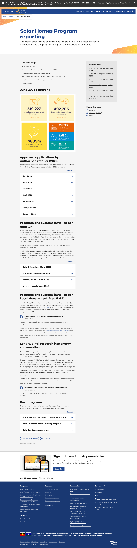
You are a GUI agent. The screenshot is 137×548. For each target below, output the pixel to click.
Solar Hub (23, 515)
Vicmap (46, 307)
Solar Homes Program (29, 438)
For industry (74, 486)
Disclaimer (34, 542)
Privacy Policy (25, 542)
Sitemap (62, 542)
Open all (70, 171)
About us (12, 17)
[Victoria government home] (113, 543)
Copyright (43, 542)
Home (5, 17)
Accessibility (53, 542)
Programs (23, 486)
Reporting (45, 438)
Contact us (49, 505)
